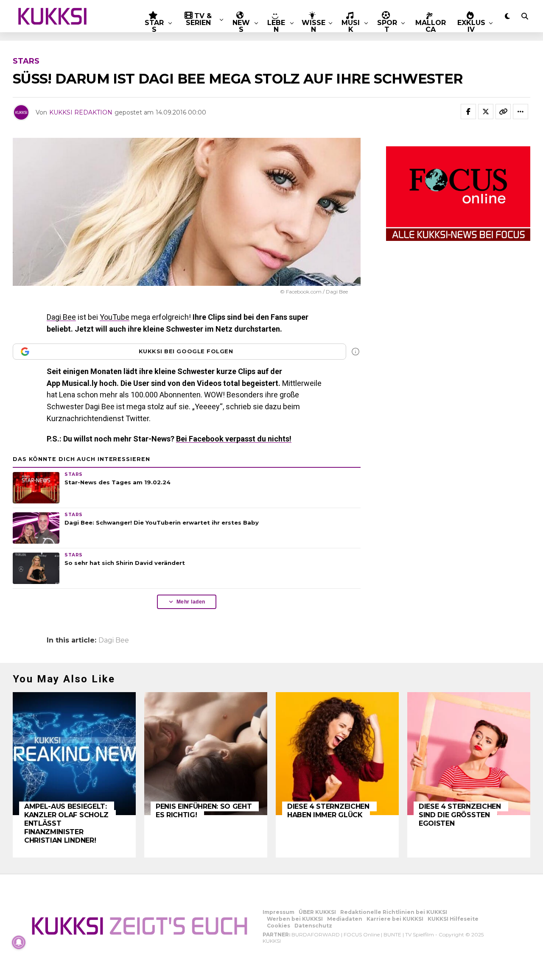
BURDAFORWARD (315, 934)
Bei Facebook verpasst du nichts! (233, 438)
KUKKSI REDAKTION (80, 112)
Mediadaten (344, 919)
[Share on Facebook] (468, 111)
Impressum (278, 912)
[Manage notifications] (18, 942)
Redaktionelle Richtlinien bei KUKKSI (393, 912)
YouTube (114, 317)
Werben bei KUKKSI (295, 919)
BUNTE (392, 934)
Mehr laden (190, 602)
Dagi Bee (61, 317)
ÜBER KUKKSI (317, 912)
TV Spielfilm (419, 934)
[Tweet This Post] (485, 111)
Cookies (278, 925)
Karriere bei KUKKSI (395, 919)
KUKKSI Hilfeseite (453, 919)
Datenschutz (313, 925)
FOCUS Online (362, 934)
